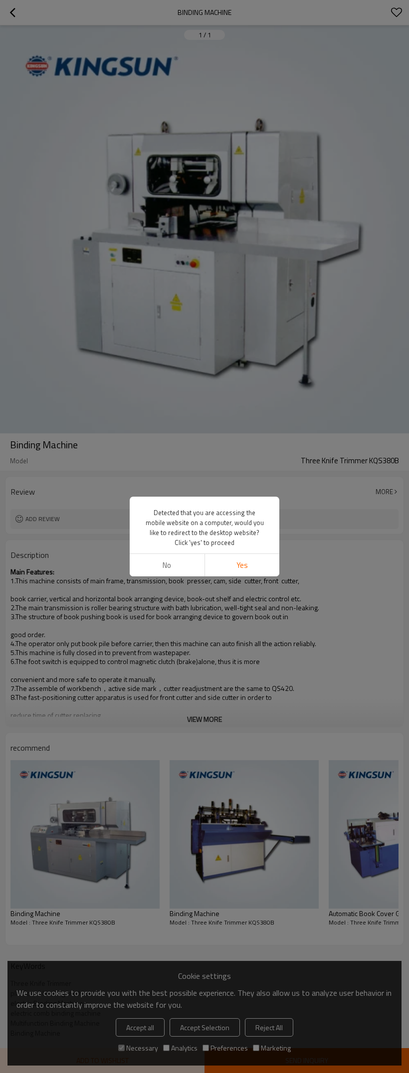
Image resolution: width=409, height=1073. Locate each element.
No (167, 565)
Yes (242, 565)
